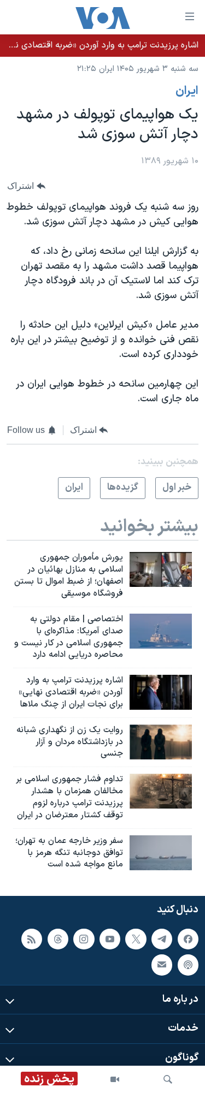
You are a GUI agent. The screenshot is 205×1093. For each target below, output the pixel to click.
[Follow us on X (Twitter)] (135, 939)
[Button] (26, 186)
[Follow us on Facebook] (188, 939)
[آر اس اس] (31, 939)
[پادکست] (188, 964)
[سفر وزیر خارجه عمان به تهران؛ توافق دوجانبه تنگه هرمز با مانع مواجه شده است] (161, 852)
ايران (186, 91)
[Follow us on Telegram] (161, 939)
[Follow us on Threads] (58, 939)
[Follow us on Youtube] (109, 939)
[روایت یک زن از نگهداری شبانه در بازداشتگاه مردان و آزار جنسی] (161, 741)
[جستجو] (167, 1079)
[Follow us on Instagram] (83, 939)
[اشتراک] (161, 964)
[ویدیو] (114, 1079)
